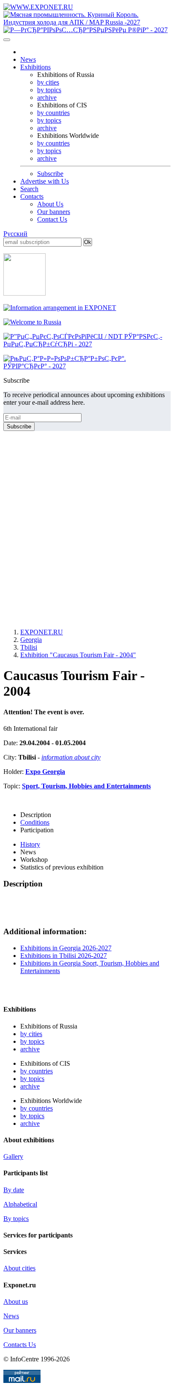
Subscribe (50, 173)
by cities (48, 82)
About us (15, 1301)
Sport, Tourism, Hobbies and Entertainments (86, 786)
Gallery (13, 1156)
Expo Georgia (45, 771)
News (28, 59)
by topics (49, 89)
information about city (71, 757)
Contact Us (52, 219)
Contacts (32, 196)
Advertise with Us (44, 181)
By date (13, 1189)
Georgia (31, 639)
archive (47, 97)
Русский (15, 233)
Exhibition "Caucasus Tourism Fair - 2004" (78, 654)
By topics (16, 1218)
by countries (53, 112)
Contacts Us (19, 1344)
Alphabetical (20, 1204)
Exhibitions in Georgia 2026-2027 (65, 948)
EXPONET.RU (41, 632)
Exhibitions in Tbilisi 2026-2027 (63, 955)
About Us (50, 204)
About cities (19, 1268)
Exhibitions (35, 67)
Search (29, 188)
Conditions (34, 822)
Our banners (53, 211)
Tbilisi (28, 647)
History (30, 844)
